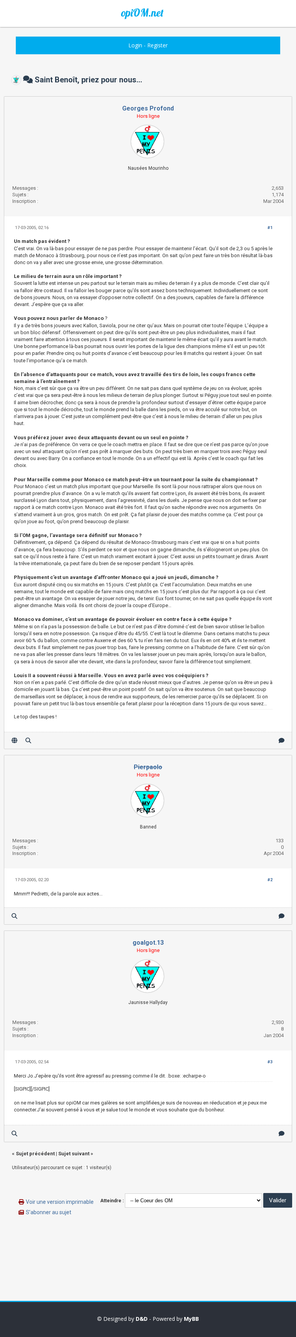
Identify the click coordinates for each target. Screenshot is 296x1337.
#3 (269, 1061)
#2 (269, 879)
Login (135, 45)
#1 (269, 227)
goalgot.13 (148, 942)
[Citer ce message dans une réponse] (281, 740)
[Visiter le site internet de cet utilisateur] (14, 740)
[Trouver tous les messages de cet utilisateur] (28, 740)
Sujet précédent (35, 1153)
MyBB (191, 1318)
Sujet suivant (73, 1153)
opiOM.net (142, 12)
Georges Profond (148, 108)
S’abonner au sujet (48, 1212)
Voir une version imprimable (60, 1202)
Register (157, 45)
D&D (142, 1318)
